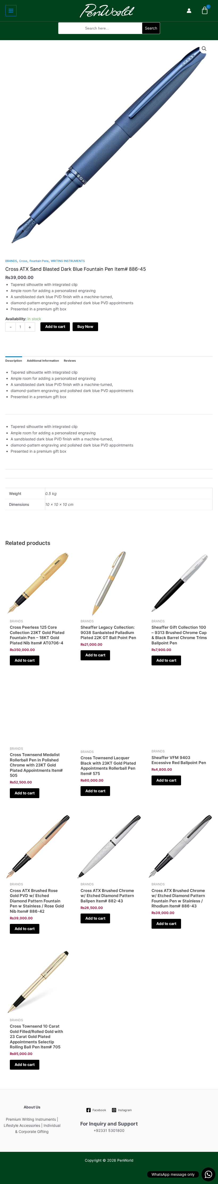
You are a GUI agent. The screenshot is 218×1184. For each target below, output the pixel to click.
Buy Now (85, 326)
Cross (23, 261)
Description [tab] (13, 360)
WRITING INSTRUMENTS (68, 261)
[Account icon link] (189, 10)
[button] (109, 37)
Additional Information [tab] (43, 360)
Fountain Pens (39, 261)
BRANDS (11, 261)
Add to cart (55, 326)
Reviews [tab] (70, 360)
